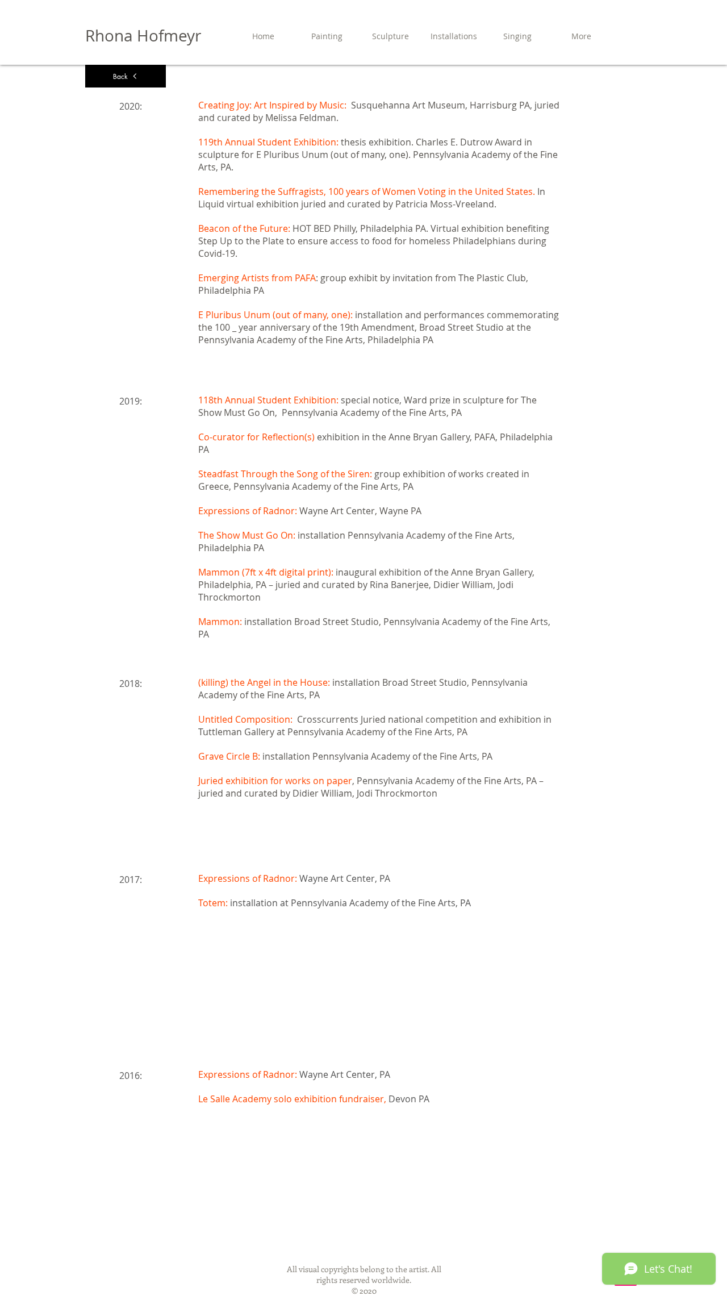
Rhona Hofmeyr (143, 35)
